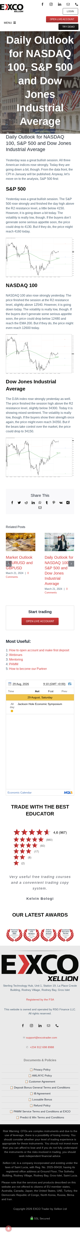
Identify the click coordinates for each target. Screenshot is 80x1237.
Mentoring (16, 659)
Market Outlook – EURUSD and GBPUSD (19, 562)
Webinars (15, 655)
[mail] (68, 4)
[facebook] (42, 4)
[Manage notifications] (8, 1228)
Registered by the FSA (40, 999)
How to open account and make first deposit (39, 650)
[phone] (76, 4)
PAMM (13, 664)
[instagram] (51, 4)
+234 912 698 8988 (41, 1047)
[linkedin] (59, 4)
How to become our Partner (28, 668)
